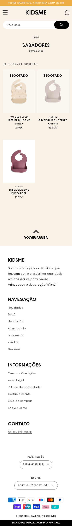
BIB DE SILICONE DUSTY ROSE (19, 192)
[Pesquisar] (61, 25)
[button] (5, 12)
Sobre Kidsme (17, 408)
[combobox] (36, 25)
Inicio (36, 37)
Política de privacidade (24, 387)
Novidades (15, 307)
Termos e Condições (22, 373)
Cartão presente (19, 394)
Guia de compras (20, 401)
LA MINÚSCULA (53, 523)
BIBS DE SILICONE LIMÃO (19, 122)
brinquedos (16, 335)
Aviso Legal (16, 380)
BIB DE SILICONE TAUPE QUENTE (53, 122)
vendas (13, 342)
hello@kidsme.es (20, 431)
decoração (15, 321)
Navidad (14, 349)
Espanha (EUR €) (33, 464)
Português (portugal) (33, 485)
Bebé (11, 314)
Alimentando (17, 328)
